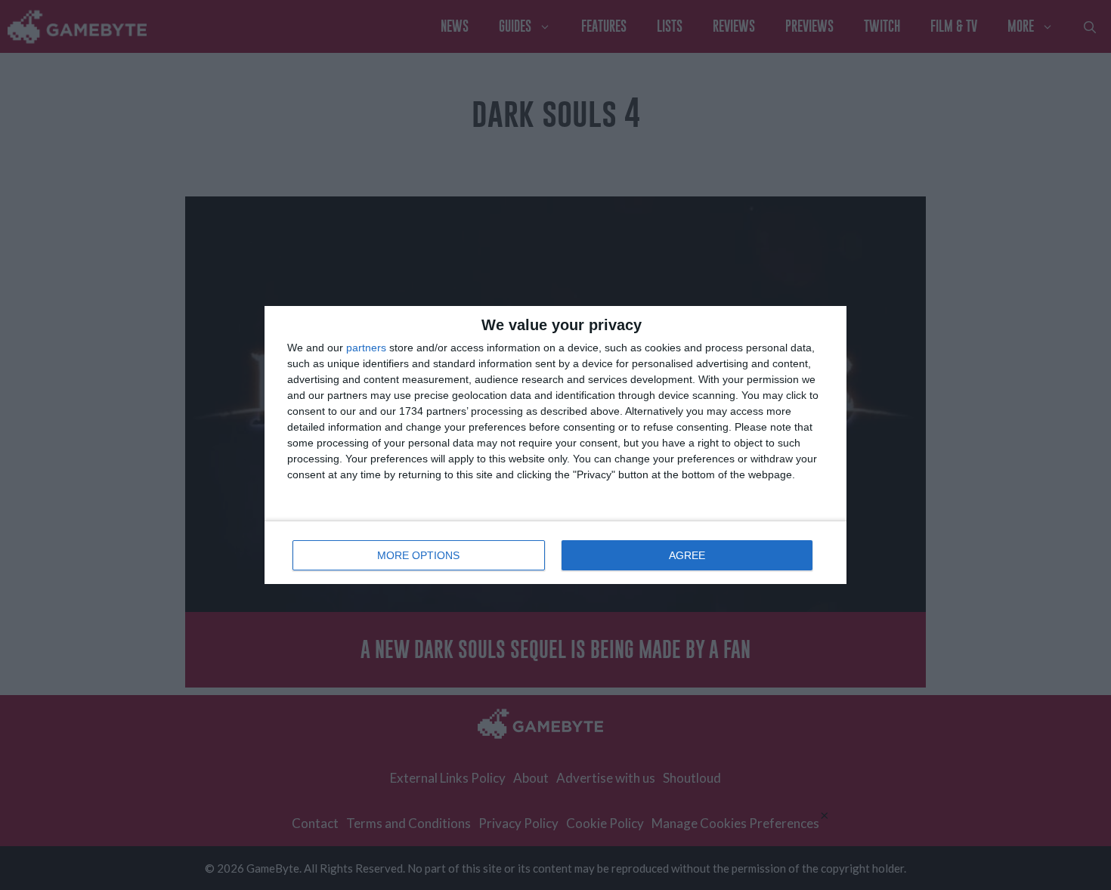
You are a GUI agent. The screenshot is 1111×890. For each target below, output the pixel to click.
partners (366, 347)
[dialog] (555, 445)
